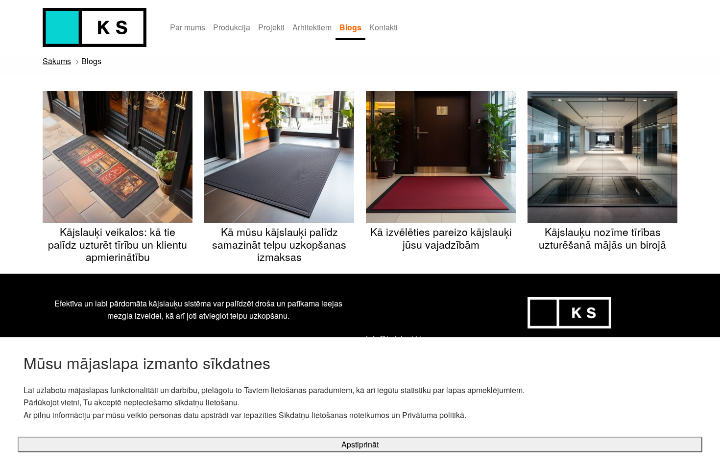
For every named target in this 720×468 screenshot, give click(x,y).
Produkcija (231, 27)
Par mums (187, 27)
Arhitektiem (312, 27)
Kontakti (383, 27)
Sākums (57, 61)
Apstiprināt (360, 444)
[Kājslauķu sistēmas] (94, 27)
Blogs (350, 27)
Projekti (271, 27)
